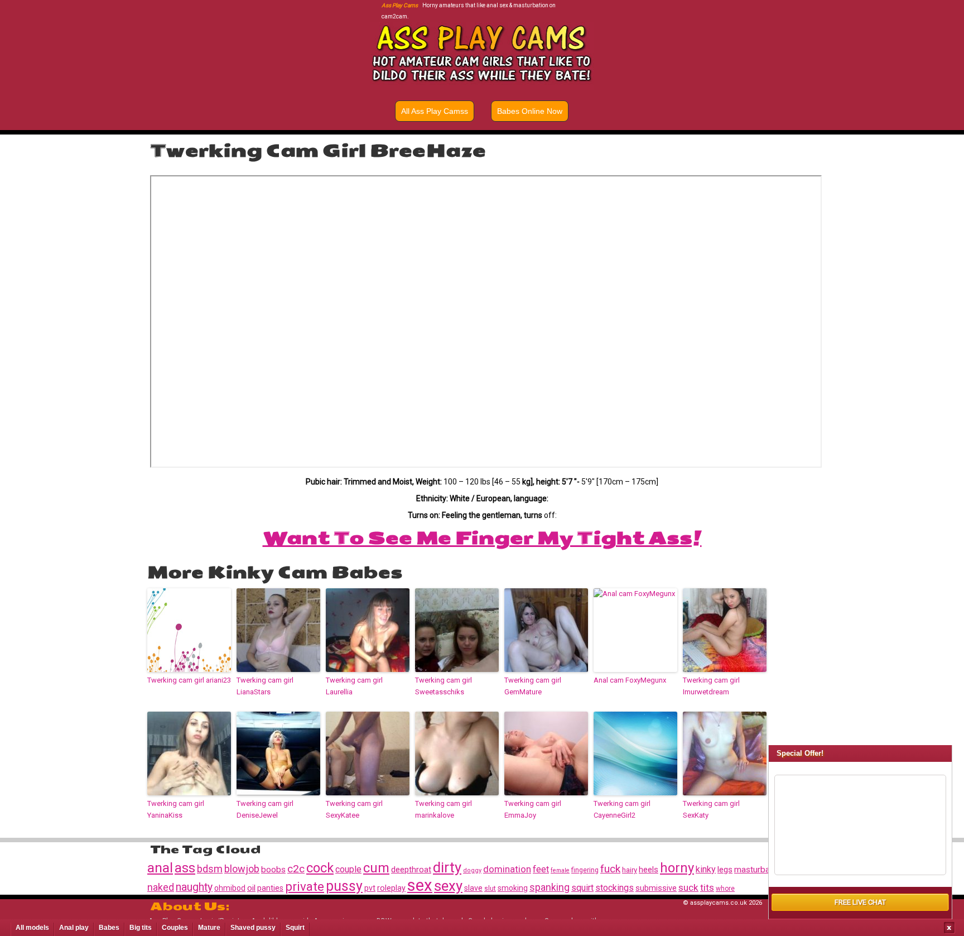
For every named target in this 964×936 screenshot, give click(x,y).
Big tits (140, 928)
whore (725, 888)
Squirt (295, 928)
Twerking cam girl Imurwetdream (711, 686)
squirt (582, 887)
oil (251, 888)
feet (541, 869)
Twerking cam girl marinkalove (443, 809)
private (304, 886)
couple (348, 869)
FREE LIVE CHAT (860, 902)
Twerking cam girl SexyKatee (354, 809)
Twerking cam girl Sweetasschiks (443, 686)
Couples (175, 928)
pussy (344, 886)
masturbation (759, 870)
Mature (209, 928)
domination (507, 869)
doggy (472, 870)
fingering (585, 870)
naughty (194, 887)
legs (724, 870)
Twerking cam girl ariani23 (189, 680)
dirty (447, 867)
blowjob (241, 869)
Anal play (74, 928)
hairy (629, 870)
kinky (706, 869)
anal (160, 868)
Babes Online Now (529, 111)
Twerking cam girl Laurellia (354, 686)
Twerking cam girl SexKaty (711, 809)
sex (419, 885)
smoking (513, 888)
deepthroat (411, 870)
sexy (448, 885)
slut (490, 888)
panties (270, 888)
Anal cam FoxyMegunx (630, 680)
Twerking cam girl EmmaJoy (532, 809)
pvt (369, 888)
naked (160, 887)
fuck (610, 868)
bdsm (210, 869)
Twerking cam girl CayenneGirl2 (622, 809)
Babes (109, 928)
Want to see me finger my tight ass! (482, 538)
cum (376, 868)
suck (688, 887)
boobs (273, 870)
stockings (614, 887)
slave (473, 888)
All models (32, 928)
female (560, 870)
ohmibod (229, 888)
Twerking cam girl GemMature (532, 686)
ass (185, 868)
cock (320, 868)
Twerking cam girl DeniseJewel (265, 809)
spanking (549, 887)
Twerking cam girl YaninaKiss (175, 809)
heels (648, 870)
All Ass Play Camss (434, 111)
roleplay (391, 888)
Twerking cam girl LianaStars (265, 686)
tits (707, 887)
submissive (656, 888)
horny (677, 868)
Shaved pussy (253, 928)
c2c (296, 868)
